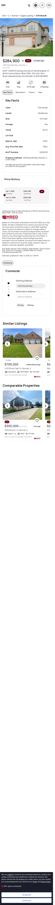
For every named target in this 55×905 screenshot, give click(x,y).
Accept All (26, 895)
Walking (30, 305)
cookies (10, 875)
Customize (26, 900)
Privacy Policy (46, 882)
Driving (20, 305)
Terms (35, 882)
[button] (23, 61)
